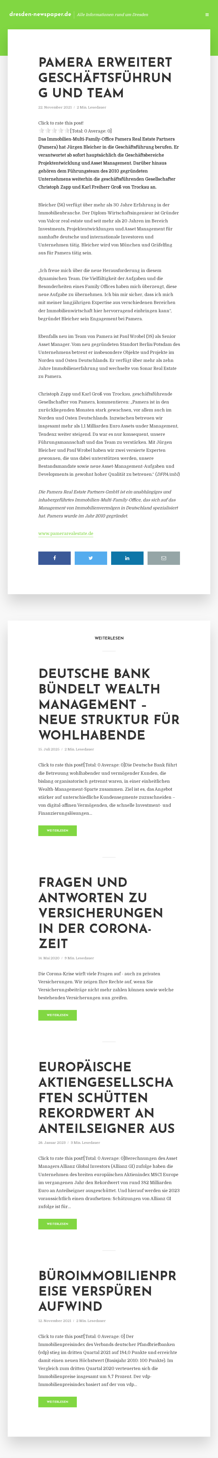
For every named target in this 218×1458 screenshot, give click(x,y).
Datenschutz (186, 14)
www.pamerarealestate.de (65, 533)
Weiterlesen (57, 830)
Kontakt (132, 14)
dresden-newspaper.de (40, 14)
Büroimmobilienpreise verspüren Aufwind (107, 1292)
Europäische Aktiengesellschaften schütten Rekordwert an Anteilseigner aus (106, 1099)
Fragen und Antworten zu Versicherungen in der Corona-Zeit (100, 914)
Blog (112, 14)
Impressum (157, 14)
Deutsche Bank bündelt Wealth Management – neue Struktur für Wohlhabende (109, 705)
